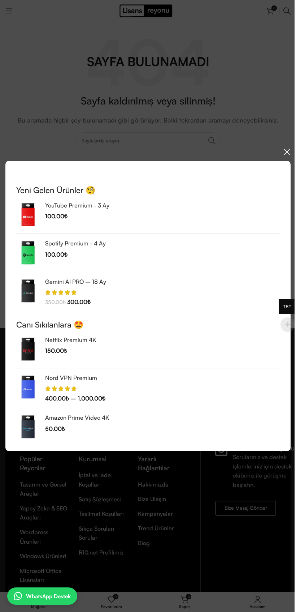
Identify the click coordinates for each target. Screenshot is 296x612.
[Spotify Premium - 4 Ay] (28, 252)
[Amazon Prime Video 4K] (28, 427)
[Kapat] (287, 152)
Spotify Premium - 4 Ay (75, 243)
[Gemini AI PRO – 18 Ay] (28, 291)
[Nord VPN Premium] (28, 388)
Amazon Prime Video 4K (77, 417)
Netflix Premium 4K (70, 339)
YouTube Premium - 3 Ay (77, 205)
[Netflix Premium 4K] (28, 349)
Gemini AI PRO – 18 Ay (75, 281)
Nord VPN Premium (71, 377)
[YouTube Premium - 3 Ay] (28, 214)
